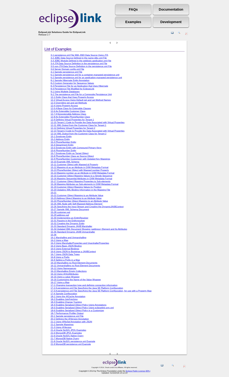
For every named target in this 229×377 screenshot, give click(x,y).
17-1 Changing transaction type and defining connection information (84, 285)
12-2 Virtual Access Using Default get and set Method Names (81, 100)
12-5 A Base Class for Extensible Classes (71, 108)
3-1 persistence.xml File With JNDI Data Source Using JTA (79, 55)
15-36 (53, 234)
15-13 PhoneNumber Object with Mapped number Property (80, 170)
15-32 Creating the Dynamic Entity (67, 223)
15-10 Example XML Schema (65, 161)
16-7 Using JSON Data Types (65, 254)
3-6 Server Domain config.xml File (67, 69)
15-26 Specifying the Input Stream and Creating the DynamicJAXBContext (87, 206)
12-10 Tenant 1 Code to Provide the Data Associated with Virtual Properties (87, 122)
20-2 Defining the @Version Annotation (70, 319)
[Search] (179, 34)
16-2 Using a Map (59, 240)
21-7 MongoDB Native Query (65, 338)
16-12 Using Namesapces (63, 268)
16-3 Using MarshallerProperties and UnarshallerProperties (80, 243)
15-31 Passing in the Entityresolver (68, 220)
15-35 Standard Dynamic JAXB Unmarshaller (73, 232)
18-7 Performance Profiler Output (67, 313)
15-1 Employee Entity (61, 136)
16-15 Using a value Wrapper (65, 277)
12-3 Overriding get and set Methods (69, 103)
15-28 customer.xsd (60, 212)
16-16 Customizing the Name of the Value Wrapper (76, 279)
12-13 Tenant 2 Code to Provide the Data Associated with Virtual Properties (87, 131)
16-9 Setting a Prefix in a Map (65, 260)
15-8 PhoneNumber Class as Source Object (72, 156)
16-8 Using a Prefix (60, 257)
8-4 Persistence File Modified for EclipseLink (72, 88)
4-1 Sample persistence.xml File (66, 72)
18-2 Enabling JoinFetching (64, 299)
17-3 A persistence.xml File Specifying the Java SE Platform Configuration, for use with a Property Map (101, 291)
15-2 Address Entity (60, 139)
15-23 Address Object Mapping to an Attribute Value (76, 198)
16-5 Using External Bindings (65, 248)
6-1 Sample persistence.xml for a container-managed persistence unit (85, 74)
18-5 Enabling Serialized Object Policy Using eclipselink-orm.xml (82, 307)
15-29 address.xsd (60, 215)
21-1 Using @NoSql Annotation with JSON (71, 321)
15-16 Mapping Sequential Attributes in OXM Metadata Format (81, 178)
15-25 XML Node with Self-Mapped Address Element (76, 204)
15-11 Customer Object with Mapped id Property (74, 164)
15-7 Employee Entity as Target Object (69, 153)
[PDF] (186, 34)
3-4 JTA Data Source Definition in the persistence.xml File (79, 63)
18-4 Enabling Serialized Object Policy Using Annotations (78, 305)
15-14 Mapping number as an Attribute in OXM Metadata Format (82, 173)
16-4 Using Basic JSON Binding (66, 246)
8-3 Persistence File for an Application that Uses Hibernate (79, 86)
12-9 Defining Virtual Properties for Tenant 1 (72, 119)
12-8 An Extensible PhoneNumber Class (70, 117)
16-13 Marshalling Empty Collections (69, 271)
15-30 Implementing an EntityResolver (69, 218)
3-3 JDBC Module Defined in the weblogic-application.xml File (81, 60)
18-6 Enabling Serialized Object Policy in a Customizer (77, 310)
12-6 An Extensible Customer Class (68, 111)
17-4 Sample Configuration (64, 293)
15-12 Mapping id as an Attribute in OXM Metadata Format (79, 167)
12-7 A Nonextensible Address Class (68, 114)
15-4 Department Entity (62, 145)
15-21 (53, 192)
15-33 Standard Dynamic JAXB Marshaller (71, 226)
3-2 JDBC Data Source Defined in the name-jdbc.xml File (79, 58)
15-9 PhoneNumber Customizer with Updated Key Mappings (80, 159)
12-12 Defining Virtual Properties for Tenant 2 (73, 128)
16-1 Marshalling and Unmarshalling (68, 237)
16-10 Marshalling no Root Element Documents (74, 262)
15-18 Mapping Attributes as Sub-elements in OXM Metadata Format (84, 184)
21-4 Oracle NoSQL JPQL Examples (68, 330)
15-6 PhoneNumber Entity (63, 150)
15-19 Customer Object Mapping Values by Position (76, 187)
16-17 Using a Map (60, 282)
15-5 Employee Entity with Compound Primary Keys (76, 147)
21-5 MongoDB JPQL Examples (66, 333)
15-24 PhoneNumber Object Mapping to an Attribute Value (79, 201)
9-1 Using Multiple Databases (65, 91)
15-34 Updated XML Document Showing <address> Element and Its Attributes (89, 229)
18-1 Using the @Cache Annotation (68, 296)
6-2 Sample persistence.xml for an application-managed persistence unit (86, 77)
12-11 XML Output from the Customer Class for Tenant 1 (78, 125)
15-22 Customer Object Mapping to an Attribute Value (77, 195)
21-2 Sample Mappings (62, 324)
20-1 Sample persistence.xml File (67, 316)
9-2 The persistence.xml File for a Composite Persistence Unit (81, 94)
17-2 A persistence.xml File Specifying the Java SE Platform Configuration (87, 288)
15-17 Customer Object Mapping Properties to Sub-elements (80, 181)
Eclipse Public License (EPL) (138, 371)
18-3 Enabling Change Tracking (66, 302)
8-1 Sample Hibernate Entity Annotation (70, 80)
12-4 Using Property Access (64, 105)
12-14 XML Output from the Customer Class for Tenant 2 (78, 133)
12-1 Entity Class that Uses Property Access (72, 97)
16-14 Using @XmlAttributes (65, 274)
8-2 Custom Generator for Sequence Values (72, 83)
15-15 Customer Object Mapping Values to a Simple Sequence (81, 175)
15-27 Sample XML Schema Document (70, 209)
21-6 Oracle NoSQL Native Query (67, 335)
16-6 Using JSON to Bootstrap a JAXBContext (73, 251)
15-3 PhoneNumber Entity (63, 142)
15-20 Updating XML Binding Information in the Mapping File (80, 189)
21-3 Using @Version (61, 327)
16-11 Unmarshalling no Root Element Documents (75, 265)
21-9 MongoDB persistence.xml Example (71, 344)
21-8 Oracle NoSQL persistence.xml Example (73, 341)
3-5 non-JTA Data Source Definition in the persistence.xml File (81, 66)
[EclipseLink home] (114, 365)
